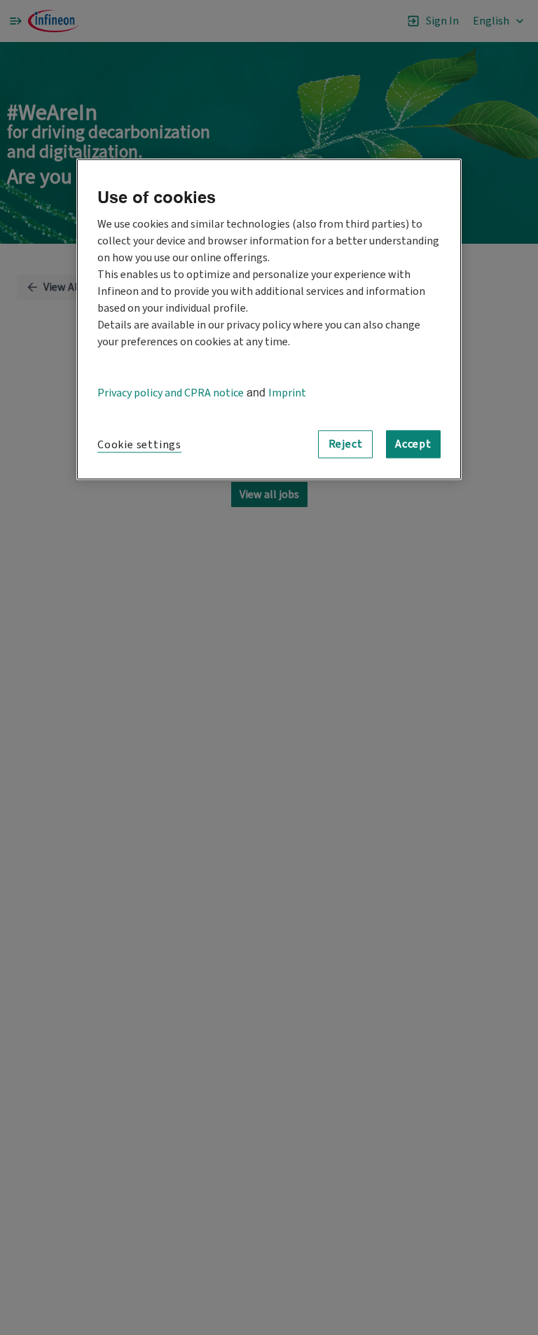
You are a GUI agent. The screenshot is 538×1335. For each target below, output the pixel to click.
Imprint (287, 393)
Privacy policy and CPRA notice (170, 393)
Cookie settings (139, 444)
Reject (346, 444)
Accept (413, 444)
